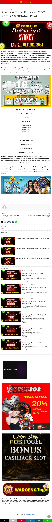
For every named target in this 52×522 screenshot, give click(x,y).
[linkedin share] (10, 222)
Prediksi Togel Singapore (28, 284)
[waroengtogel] (26, 2)
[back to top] (49, 516)
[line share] (16, 222)
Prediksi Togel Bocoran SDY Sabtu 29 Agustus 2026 (32, 258)
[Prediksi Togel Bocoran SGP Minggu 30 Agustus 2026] (11, 289)
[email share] (5, 222)
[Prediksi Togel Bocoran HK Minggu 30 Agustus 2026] (11, 303)
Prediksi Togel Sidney (12, 6)
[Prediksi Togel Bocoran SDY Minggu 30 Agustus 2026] (8, 251)
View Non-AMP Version (30, 514)
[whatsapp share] (13, 222)
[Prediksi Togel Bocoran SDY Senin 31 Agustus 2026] (8, 241)
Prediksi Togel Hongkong (28, 298)
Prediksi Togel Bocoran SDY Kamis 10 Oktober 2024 (16, 51)
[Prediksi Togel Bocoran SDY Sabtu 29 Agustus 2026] (8, 261)
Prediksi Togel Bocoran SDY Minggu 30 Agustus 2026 (33, 248)
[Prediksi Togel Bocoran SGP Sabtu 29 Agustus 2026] (11, 330)
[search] (50, 2)
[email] (13, 520)
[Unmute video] (15, 370)
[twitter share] (2, 222)
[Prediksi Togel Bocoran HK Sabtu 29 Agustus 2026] (11, 344)
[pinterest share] (8, 222)
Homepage (3, 6)
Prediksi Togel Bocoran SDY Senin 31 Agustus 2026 (32, 238)
